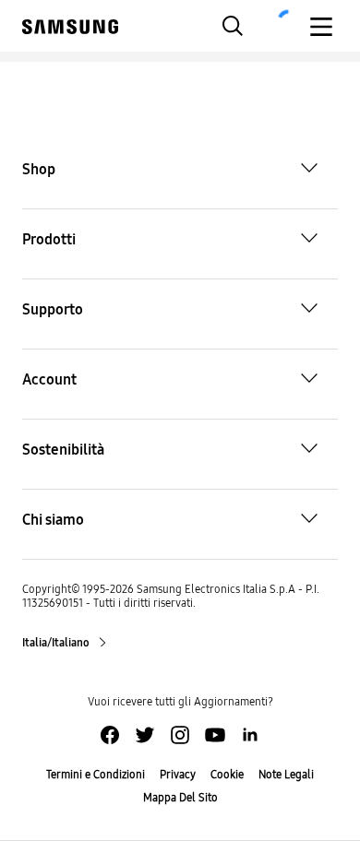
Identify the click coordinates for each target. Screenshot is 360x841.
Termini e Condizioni (95, 774)
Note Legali (286, 774)
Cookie (227, 774)
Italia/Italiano (56, 642)
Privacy (178, 774)
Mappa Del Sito (180, 797)
